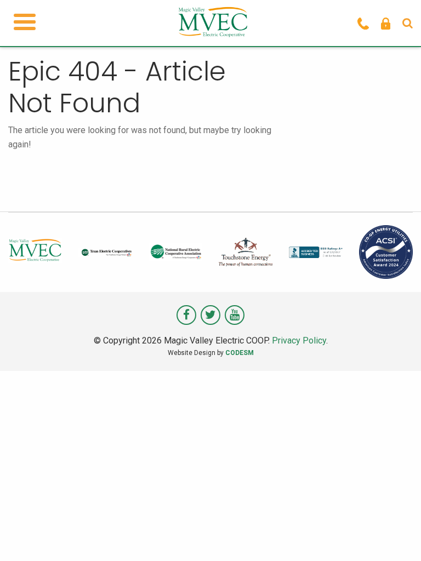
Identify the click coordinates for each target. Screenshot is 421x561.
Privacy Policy (299, 340)
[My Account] (385, 23)
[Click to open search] (407, 23)
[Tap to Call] (363, 23)
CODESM (239, 353)
